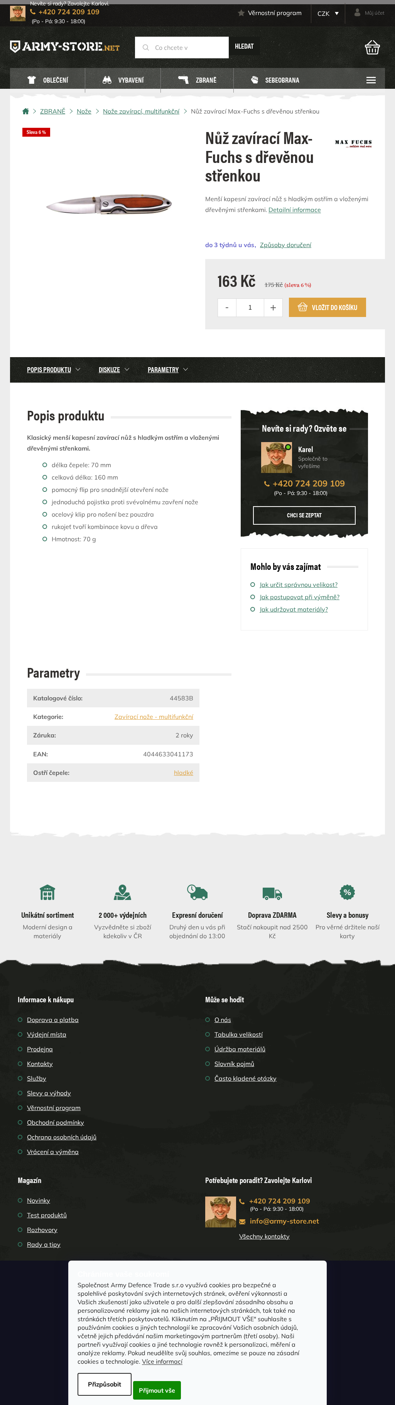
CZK (324, 13)
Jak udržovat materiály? (294, 609)
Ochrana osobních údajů (61, 1137)
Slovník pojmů (234, 1064)
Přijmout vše (157, 1390)
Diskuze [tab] (109, 369)
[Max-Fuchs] (353, 141)
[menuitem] (47, 80)
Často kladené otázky (245, 1078)
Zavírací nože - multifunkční (154, 716)
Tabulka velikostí (238, 1034)
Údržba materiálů (239, 1049)
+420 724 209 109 (309, 483)
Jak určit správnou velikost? (299, 584)
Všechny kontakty (264, 1236)
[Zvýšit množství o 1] (273, 308)
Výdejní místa (46, 1034)
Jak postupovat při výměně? (299, 597)
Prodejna (40, 1049)
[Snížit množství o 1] (227, 308)
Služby (36, 1078)
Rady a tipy (44, 1244)
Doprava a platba (53, 1020)
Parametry (163, 369)
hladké (183, 772)
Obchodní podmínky (55, 1122)
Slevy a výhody (49, 1093)
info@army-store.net (284, 1221)
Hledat (244, 46)
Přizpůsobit (104, 1384)
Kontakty (40, 1064)
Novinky (38, 1200)
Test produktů (47, 1215)
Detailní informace (294, 210)
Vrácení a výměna (53, 1152)
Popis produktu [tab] (49, 369)
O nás (222, 1020)
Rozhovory (42, 1230)
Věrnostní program (275, 13)
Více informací (162, 1361)
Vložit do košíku (334, 307)
